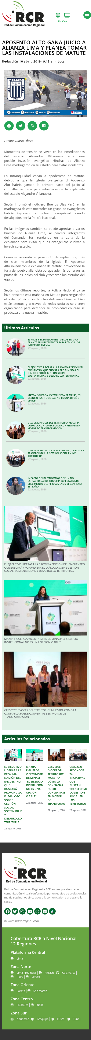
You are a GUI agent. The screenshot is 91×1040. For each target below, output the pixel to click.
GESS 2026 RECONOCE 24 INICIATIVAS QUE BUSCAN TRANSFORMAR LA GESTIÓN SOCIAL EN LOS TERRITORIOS (56, 453)
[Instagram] (22, 911)
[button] (9, 126)
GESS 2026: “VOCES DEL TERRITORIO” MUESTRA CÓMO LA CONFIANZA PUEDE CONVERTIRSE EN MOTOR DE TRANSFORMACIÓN (54, 425)
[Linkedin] (45, 911)
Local (62, 61)
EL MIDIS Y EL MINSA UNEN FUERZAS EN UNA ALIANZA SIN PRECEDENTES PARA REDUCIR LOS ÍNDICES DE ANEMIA (54, 342)
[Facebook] (7, 911)
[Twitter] (15, 911)
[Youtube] (30, 911)
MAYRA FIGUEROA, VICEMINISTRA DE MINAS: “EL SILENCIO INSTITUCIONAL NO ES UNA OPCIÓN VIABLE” (54, 397)
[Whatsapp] (37, 911)
